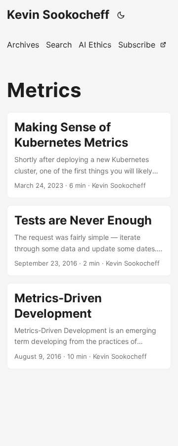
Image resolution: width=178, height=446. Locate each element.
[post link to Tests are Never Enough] (89, 241)
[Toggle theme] (121, 15)
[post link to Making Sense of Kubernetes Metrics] (89, 155)
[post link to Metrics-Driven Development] (89, 326)
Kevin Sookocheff (58, 14)
